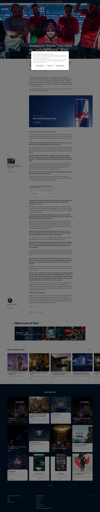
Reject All (50, 65)
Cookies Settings (39, 65)
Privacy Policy (58, 60)
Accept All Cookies (60, 65)
